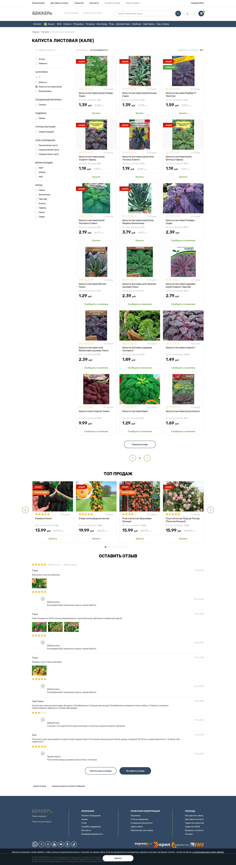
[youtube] (54, 844)
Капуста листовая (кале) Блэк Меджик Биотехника (138, 221)
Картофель (149, 24)
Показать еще (140, 444)
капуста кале (39, 786)
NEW (59, 24)
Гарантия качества (194, 823)
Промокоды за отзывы (142, 830)
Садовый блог (197, 3)
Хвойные (136, 24)
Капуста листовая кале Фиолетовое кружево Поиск (94, 349)
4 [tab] (116, 547)
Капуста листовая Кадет (135, 411)
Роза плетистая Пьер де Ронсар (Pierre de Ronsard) (183, 519)
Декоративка (123, 24)
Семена (67, 24)
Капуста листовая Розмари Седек (180, 221)
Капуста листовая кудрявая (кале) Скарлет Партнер (180, 285)
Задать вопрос (133, 3)
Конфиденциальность (92, 834)
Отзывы (189, 834)
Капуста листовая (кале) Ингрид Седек (139, 94)
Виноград (102, 24)
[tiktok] (74, 844)
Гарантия (78, 3)
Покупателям (38, 3)
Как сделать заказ (194, 815)
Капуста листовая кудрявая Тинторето (137, 349)
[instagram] (48, 844)
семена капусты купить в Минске (68, 786)
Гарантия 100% (192, 826)
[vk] (61, 844)
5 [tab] (120, 547)
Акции (51, 24)
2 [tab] (109, 547)
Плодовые (78, 24)
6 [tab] (123, 547)
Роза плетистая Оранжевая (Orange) (136, 519)
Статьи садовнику (140, 819)
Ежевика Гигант (43, 518)
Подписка (135, 815)
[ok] (67, 844)
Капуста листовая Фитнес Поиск (92, 285)
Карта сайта (137, 826)
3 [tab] (113, 547)
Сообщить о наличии (183, 240)
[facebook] (41, 844)
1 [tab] (105, 547)
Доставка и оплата (59, 3)
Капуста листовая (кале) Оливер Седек (96, 94)
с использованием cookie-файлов (208, 852)
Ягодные (90, 24)
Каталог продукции (91, 815)
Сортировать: (82, 50)
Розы (111, 24)
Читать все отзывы (101, 770)
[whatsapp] (35, 844)
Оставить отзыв (112, 3)
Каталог (37, 24)
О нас (84, 823)
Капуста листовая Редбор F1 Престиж (181, 94)
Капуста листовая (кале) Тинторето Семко (91, 221)
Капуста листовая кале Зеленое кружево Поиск (139, 285)
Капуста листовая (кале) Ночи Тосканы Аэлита (138, 158)
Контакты (94, 3)
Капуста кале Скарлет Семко (94, 411)
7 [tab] (127, 547)
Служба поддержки (91, 826)
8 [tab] (130, 547)
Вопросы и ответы (194, 830)
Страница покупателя (141, 823)
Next (210, 510)
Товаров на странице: (187, 50)
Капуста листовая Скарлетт (180, 347)
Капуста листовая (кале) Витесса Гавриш (179, 158)
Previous (25, 510)
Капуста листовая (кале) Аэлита (183, 411)
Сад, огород (162, 24)
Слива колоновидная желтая (94, 518)
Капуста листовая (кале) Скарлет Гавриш (91, 158)
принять (118, 858)
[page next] (147, 458)
